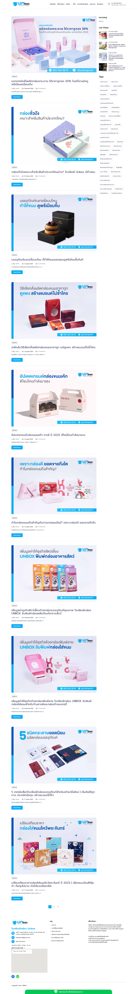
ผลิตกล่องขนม (118, 146)
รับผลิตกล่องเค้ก (104, 176)
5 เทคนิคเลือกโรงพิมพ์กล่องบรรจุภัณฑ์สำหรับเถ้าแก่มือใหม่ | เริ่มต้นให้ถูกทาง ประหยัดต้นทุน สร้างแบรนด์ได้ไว (53, 793)
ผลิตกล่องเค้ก (116, 150)
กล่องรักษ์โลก (104, 112)
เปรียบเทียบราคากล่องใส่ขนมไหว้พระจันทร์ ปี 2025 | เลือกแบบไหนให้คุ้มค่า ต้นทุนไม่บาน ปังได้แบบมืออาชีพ (52, 884)
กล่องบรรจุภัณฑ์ (104, 99)
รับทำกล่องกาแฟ (115, 172)
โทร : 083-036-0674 (116, 3)
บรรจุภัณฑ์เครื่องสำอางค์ (107, 142)
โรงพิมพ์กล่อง (104, 193)
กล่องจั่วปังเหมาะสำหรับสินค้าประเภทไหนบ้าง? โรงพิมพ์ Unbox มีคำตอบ (53, 172)
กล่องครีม (114, 90)
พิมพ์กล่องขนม (113, 155)
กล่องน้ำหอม (113, 95)
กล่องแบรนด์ (114, 129)
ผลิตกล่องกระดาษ (105, 146)
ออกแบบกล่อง (117, 176)
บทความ (14, 76)
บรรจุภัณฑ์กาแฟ (104, 137)
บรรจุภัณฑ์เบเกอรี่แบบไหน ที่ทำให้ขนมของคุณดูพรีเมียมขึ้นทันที (47, 260)
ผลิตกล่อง (120, 142)
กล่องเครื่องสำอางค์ (105, 125)
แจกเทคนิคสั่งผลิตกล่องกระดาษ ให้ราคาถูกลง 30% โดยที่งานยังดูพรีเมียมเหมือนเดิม (49, 82)
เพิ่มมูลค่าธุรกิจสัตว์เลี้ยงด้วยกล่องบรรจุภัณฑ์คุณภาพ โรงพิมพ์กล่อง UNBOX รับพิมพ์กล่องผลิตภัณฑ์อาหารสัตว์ (51, 611)
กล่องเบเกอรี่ (103, 129)
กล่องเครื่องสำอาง (105, 120)
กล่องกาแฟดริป (117, 86)
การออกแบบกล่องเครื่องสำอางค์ (109, 133)
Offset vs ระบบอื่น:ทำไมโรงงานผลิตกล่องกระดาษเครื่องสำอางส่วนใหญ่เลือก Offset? (116, 57)
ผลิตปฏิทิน (103, 155)
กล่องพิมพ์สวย (115, 107)
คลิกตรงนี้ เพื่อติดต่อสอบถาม (71, 991)
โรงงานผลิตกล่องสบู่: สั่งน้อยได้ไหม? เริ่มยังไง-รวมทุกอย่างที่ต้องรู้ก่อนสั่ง (117, 46)
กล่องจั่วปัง (103, 95)
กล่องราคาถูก (115, 112)
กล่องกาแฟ (114, 82)
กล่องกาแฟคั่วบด (105, 86)
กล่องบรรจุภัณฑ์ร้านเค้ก (106, 103)
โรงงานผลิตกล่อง (105, 180)
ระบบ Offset (103, 172)
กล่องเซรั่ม (118, 125)
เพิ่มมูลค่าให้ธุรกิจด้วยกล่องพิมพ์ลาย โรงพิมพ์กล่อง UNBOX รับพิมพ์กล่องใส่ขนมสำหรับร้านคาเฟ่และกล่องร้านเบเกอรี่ (51, 702)
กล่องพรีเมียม (104, 107)
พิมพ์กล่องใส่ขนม (105, 163)
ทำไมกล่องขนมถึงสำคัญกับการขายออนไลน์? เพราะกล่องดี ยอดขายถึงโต (53, 523)
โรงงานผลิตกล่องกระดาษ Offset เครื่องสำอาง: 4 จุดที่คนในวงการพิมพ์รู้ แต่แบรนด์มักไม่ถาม (117, 68)
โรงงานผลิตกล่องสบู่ (106, 189)
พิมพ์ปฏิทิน (119, 167)
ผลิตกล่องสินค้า (104, 150)
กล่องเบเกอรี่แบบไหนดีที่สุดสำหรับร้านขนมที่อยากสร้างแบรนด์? (116, 35)
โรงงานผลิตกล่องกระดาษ (107, 185)
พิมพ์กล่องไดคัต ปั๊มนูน (106, 167)
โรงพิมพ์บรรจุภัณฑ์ (116, 193)
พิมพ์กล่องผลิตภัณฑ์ (106, 159)
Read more (17, 97)
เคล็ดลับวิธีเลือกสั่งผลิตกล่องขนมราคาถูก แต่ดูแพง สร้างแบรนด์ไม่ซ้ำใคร (53, 347)
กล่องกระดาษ (104, 82)
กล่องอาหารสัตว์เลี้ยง (114, 116)
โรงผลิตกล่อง (119, 189)
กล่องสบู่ (102, 116)
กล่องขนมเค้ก (104, 90)
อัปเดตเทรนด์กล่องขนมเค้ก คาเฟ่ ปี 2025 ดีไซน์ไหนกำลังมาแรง (48, 435)
